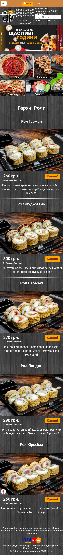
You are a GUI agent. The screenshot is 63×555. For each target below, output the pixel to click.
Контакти (28, 548)
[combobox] (4, 3)
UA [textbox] (3, 3)
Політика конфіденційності (45, 545)
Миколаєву (24, 23)
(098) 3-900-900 (25, 12)
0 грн (29, 3)
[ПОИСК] (37, 17)
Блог (37, 548)
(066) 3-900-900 (25, 15)
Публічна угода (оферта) (15, 545)
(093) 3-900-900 (25, 9)
